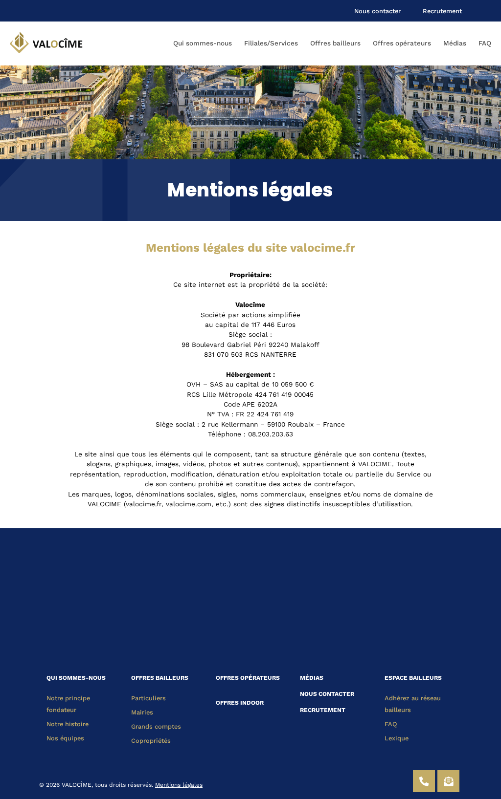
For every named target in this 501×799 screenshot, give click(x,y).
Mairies (142, 712)
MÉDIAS (311, 677)
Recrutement (442, 11)
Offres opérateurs (402, 43)
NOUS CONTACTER (327, 694)
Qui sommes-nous (202, 43)
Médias (454, 43)
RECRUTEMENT (322, 710)
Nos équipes (65, 738)
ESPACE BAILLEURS (413, 677)
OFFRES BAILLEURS (159, 677)
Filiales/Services (271, 43)
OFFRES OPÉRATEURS (248, 677)
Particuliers (148, 698)
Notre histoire (67, 724)
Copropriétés (151, 740)
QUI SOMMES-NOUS (76, 677)
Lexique (397, 738)
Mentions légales (179, 784)
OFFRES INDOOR (240, 702)
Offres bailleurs (335, 43)
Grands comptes (156, 726)
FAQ (484, 43)
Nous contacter (377, 11)
